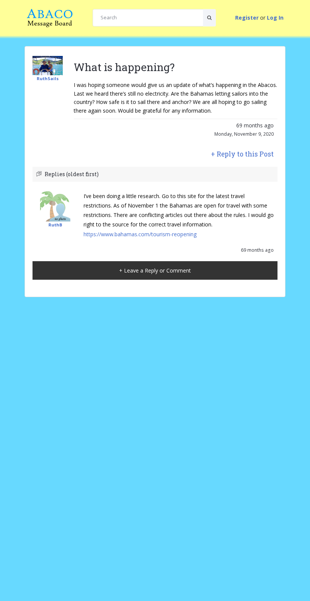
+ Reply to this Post (242, 154)
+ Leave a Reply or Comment (155, 270)
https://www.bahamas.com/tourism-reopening (140, 234)
